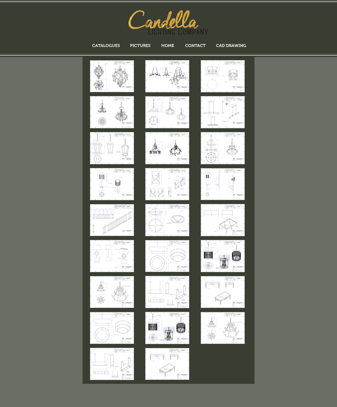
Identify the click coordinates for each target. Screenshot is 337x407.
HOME (167, 45)
